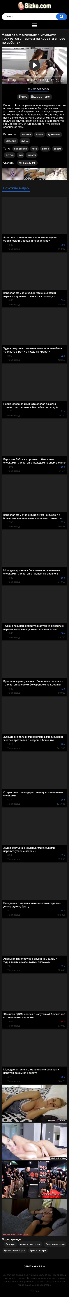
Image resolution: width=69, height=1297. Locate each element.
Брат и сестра (38, 1250)
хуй (21, 155)
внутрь (10, 155)
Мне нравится (19, 90)
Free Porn (35, 1291)
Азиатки (26, 134)
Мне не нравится (24, 90)
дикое (45, 148)
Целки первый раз (14, 1250)
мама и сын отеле (30, 1244)
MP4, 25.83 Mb (27, 162)
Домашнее (54, 134)
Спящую (10, 1244)
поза (34, 148)
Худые (25, 141)
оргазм (32, 155)
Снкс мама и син (55, 1244)
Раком (39, 134)
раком (57, 148)
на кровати (20, 148)
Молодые (11, 141)
